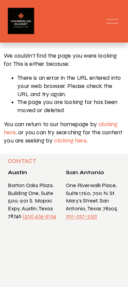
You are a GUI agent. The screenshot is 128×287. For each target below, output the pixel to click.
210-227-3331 (81, 216)
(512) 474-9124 (39, 216)
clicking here (70, 140)
